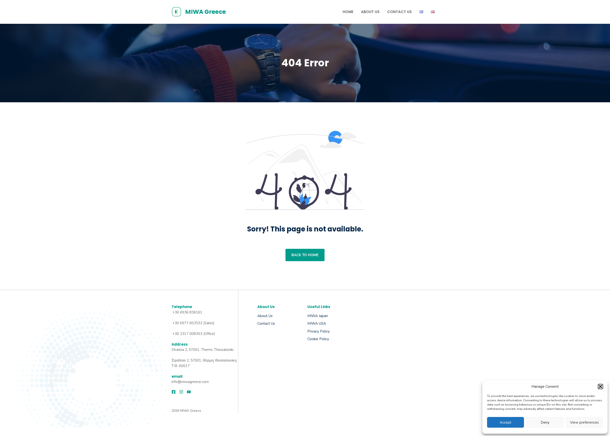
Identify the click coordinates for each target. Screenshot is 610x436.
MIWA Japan (317, 316)
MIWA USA (316, 323)
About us (265, 316)
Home (348, 11)
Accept (505, 422)
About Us (370, 11)
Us (272, 323)
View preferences (584, 422)
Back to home (305, 255)
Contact (263, 323)
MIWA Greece (205, 12)
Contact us (399, 11)
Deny (545, 422)
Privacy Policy (318, 331)
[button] (600, 386)
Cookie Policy (318, 339)
